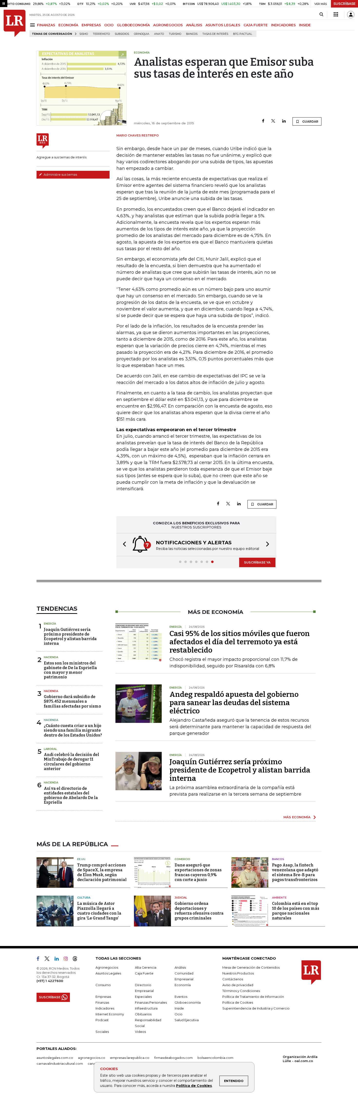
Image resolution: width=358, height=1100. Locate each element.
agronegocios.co (91, 1058)
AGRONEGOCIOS (168, 25)
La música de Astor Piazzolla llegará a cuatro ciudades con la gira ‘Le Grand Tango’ (99, 910)
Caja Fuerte (144, 973)
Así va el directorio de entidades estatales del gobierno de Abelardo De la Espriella (71, 795)
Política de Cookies (194, 1085)
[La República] (15, 23)
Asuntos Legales (108, 973)
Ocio (178, 1014)
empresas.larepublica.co (129, 1058)
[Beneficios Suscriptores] (335, 14)
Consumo (103, 985)
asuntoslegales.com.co (55, 1058)
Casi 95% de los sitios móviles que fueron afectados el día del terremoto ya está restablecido (240, 642)
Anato (159, 34)
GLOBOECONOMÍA (133, 25)
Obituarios (143, 1014)
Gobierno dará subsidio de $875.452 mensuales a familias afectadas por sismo (72, 701)
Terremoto (101, 34)
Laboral (50, 749)
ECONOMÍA (68, 25)
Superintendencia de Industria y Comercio (256, 1008)
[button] (123, 544)
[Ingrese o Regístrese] (350, 14)
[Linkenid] (59, 960)
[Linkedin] (284, 121)
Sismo (83, 34)
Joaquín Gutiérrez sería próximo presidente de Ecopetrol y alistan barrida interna (70, 636)
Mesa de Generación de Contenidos (251, 967)
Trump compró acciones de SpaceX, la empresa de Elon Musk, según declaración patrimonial (102, 872)
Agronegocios (106, 967)
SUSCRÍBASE (344, 3)
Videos (140, 1032)
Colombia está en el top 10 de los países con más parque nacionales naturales (295, 910)
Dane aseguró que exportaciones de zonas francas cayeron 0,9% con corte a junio (198, 872)
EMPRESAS (91, 25)
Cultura (83, 897)
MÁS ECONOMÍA (297, 817)
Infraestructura (146, 1008)
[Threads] (77, 960)
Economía (183, 985)
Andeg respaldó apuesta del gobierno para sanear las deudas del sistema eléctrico (234, 702)
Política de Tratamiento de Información (253, 997)
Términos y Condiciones (241, 991)
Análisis (180, 967)
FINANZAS (46, 25)
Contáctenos (232, 979)
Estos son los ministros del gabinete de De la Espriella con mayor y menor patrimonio (70, 670)
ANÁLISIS (194, 25)
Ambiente (279, 897)
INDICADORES (283, 25)
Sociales (102, 1032)
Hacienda (51, 657)
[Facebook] (263, 121)
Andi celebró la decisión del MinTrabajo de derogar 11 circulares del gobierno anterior (71, 761)
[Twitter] (273, 121)
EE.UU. (81, 859)
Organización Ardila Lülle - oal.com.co (300, 1059)
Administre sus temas (60, 174)
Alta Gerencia (145, 967)
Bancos (192, 34)
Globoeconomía (188, 1002)
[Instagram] (68, 960)
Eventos (181, 997)
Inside (179, 1008)
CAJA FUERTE (256, 25)
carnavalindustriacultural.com (60, 1063)
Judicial (181, 897)
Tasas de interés (215, 34)
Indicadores (104, 1008)
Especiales (143, 997)
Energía (50, 623)
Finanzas (102, 1002)
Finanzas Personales (151, 1002)
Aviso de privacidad (237, 985)
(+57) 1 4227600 (50, 981)
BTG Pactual (242, 34)
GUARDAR (309, 121)
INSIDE (305, 25)
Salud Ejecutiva (187, 1020)
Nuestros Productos (238, 973)
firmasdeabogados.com (173, 1058)
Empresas (103, 997)
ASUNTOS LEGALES (223, 25)
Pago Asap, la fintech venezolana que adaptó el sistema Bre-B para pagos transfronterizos (295, 872)
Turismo (175, 34)
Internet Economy (109, 1014)
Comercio (182, 859)
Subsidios (122, 34)
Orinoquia (141, 34)
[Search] (321, 14)
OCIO (108, 25)
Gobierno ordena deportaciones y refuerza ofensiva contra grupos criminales (199, 910)
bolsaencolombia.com (215, 1058)
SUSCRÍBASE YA (257, 562)
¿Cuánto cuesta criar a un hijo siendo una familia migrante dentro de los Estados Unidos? (73, 730)
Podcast (102, 1020)
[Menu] (33, 25)
